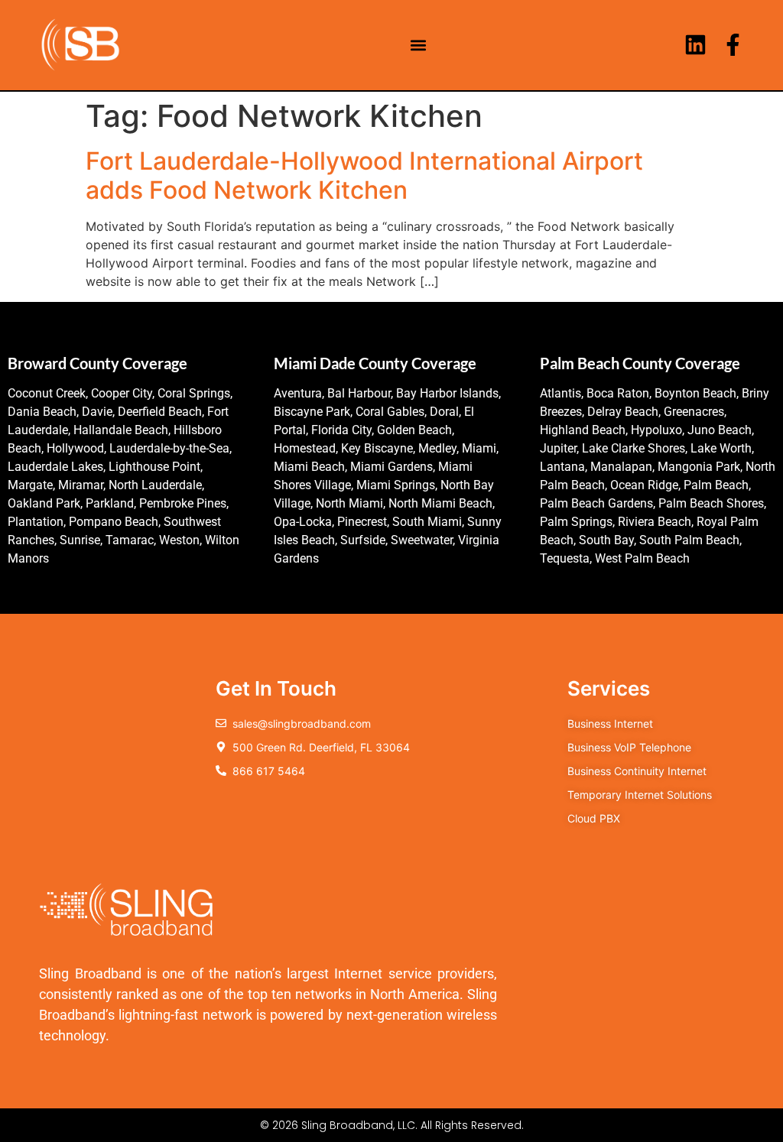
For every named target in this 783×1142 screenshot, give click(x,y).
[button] (418, 44)
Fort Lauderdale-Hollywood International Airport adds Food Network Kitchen (364, 175)
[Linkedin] (695, 45)
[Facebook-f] (733, 45)
